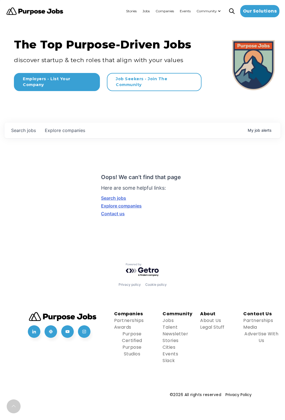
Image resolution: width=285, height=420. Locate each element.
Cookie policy (156, 284)
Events (170, 354)
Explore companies (121, 206)
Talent (170, 327)
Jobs (168, 320)
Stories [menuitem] (131, 11)
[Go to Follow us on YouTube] (67, 331)
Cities (169, 347)
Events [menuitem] (185, 11)
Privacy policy (130, 284)
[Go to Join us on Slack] (51, 331)
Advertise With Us (261, 337)
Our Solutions (260, 11)
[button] (14, 406)
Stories (171, 340)
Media (250, 327)
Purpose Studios (132, 350)
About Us (210, 320)
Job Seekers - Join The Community (141, 81)
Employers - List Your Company (46, 81)
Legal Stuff (212, 327)
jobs (23, 130)
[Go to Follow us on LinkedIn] (34, 331)
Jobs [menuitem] (146, 11)
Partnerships (129, 320)
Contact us (113, 213)
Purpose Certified (132, 337)
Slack (169, 360)
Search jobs (113, 198)
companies (65, 130)
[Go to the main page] (35, 11)
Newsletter (175, 334)
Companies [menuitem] (165, 11)
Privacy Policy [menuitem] (238, 394)
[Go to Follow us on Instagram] (84, 331)
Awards (122, 327)
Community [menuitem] (206, 11)
